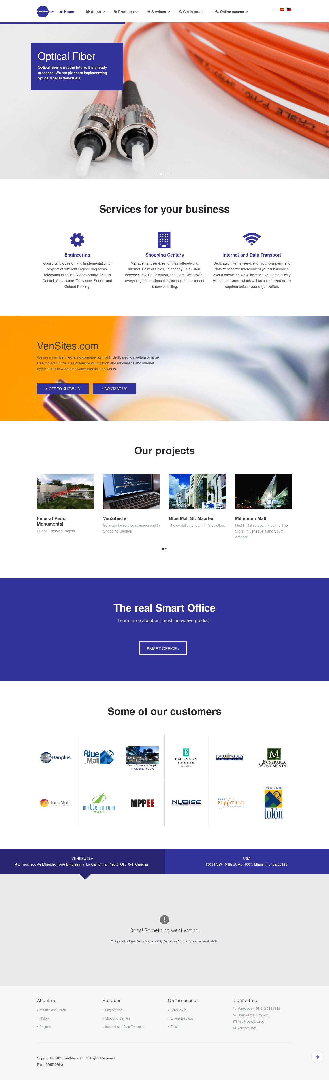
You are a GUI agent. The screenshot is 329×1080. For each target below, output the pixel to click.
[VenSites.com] (46, 11)
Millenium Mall (250, 518)
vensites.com (247, 1028)
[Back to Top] (317, 1057)
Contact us (115, 388)
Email (174, 1026)
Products (126, 11)
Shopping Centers (164, 254)
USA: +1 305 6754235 (253, 1015)
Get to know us (64, 388)
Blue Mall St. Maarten (192, 518)
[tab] (82, 861)
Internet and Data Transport (251, 254)
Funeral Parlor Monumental (52, 520)
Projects (45, 1026)
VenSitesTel (115, 518)
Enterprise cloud (182, 1018)
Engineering (77, 254)
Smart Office (162, 648)
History (44, 1018)
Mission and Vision (53, 1010)
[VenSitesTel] (131, 491)
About (96, 11)
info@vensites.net (251, 1021)
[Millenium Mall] (263, 491)
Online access (232, 11)
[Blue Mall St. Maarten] (197, 491)
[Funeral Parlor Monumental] (65, 491)
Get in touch (193, 11)
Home (69, 11)
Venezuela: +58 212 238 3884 (259, 1008)
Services (158, 11)
